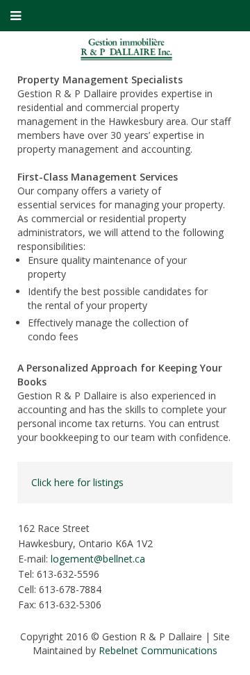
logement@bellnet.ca (98, 558)
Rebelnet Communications (158, 650)
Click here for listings (77, 482)
